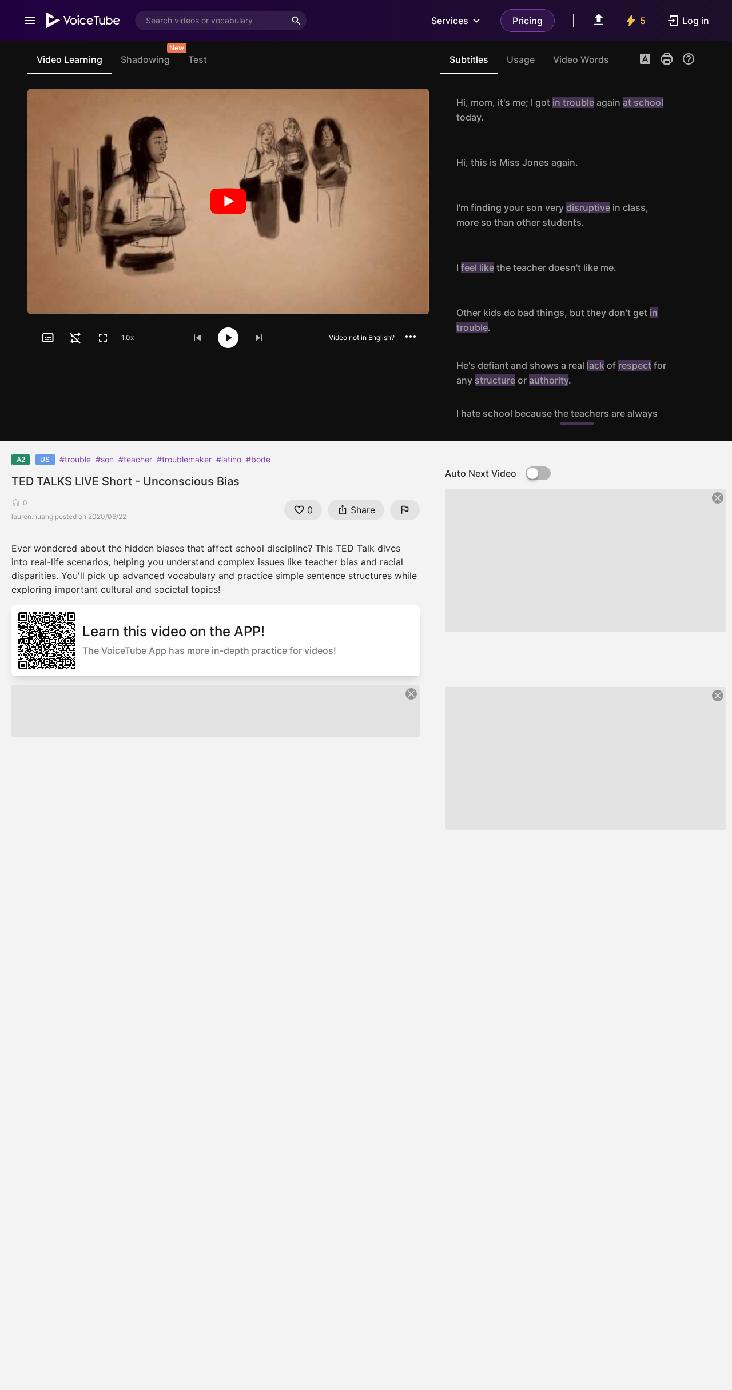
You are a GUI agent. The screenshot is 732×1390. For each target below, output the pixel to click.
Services (449, 20)
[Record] (683, 109)
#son (105, 459)
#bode (258, 459)
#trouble (75, 459)
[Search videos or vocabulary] (296, 20)
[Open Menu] (30, 20)
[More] (410, 336)
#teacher (135, 459)
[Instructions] (688, 59)
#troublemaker (184, 459)
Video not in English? (362, 337)
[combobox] (210, 20)
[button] (645, 60)
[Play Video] (228, 201)
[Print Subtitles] (667, 59)
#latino (228, 459)
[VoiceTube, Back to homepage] (83, 20)
